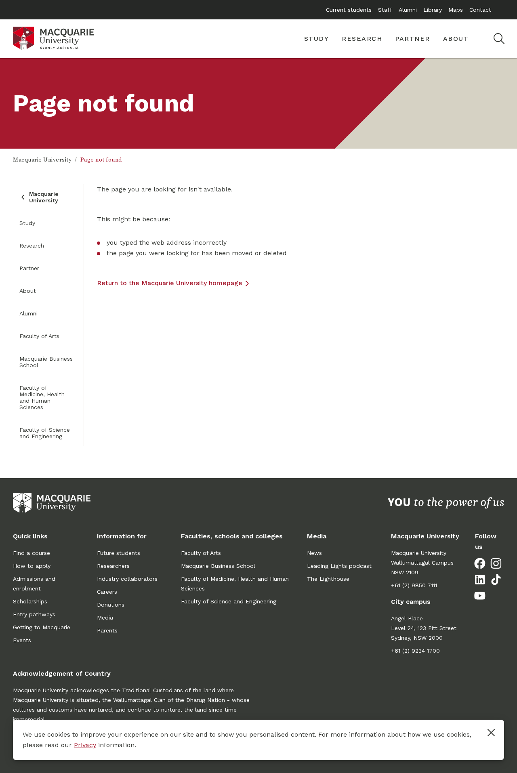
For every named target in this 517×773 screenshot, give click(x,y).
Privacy (85, 745)
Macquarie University (42, 160)
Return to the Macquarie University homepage (169, 283)
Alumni (408, 9)
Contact (480, 9)
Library (432, 9)
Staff (385, 9)
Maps (455, 9)
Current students (349, 9)
